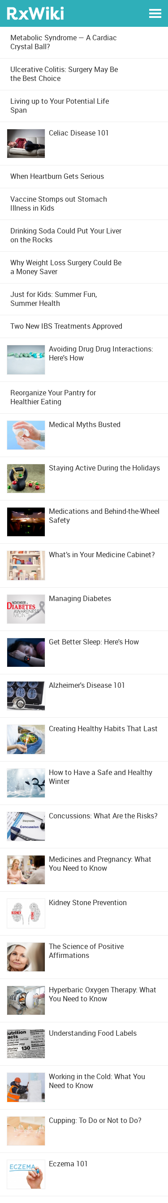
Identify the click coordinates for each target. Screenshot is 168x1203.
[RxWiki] (35, 13)
